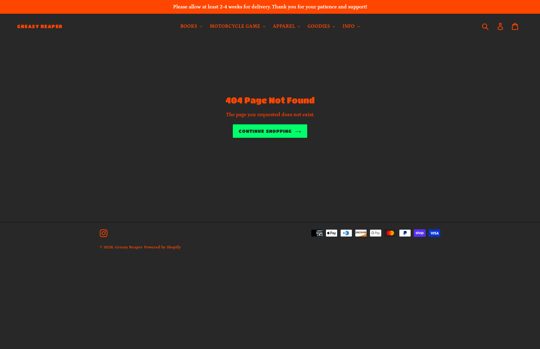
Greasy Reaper (40, 26)
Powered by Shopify (162, 247)
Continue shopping (265, 130)
